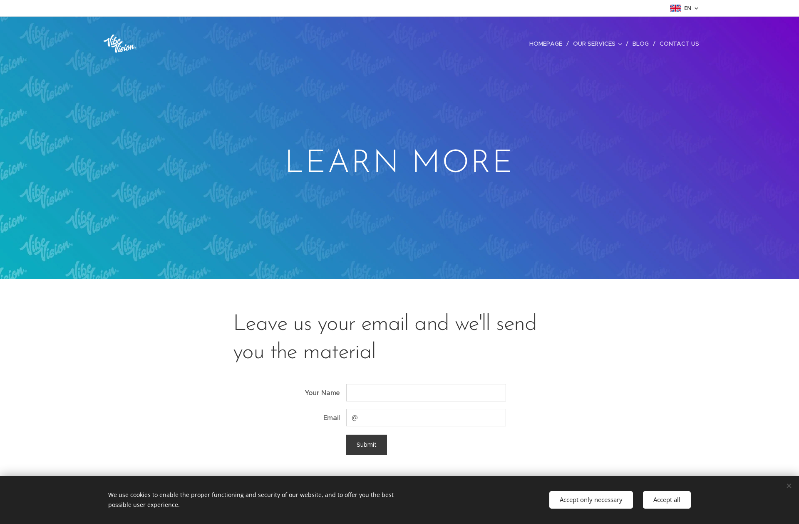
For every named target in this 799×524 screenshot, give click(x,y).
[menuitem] (548, 43)
